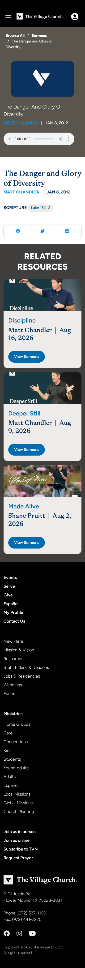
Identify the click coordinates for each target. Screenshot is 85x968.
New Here (13, 641)
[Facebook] (7, 933)
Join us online (17, 840)
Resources (13, 658)
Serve (9, 586)
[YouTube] (32, 933)
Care (8, 733)
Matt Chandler (21, 123)
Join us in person (20, 831)
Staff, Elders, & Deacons (26, 667)
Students (12, 759)
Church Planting (19, 811)
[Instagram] (19, 933)
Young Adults (16, 768)
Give (8, 595)
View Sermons (26, 356)
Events (10, 577)
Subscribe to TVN (21, 849)
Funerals (11, 693)
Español (11, 603)
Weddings (13, 684)
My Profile (13, 612)
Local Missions (17, 794)
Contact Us (14, 621)
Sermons (39, 35)
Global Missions (18, 802)
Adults (10, 776)
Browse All (15, 35)
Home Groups (17, 724)
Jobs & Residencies (22, 676)
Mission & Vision (19, 650)
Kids (7, 750)
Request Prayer (18, 857)
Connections (16, 741)
